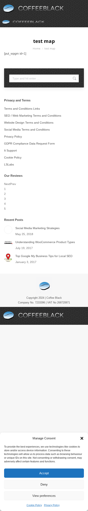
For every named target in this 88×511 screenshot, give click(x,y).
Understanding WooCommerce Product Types (45, 242)
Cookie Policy (34, 505)
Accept (44, 473)
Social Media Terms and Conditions (27, 129)
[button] (82, 438)
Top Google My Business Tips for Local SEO (43, 256)
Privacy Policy (52, 505)
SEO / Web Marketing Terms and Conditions (32, 115)
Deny (44, 484)
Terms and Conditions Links (22, 108)
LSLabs (9, 164)
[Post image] (8, 230)
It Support (10, 150)
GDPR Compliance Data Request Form (29, 143)
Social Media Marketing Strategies (37, 228)
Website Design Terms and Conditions (28, 122)
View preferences (44, 495)
